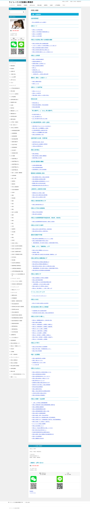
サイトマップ (13, 85)
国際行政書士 (13, 119)
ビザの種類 (13, 155)
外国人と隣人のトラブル (37, 360)
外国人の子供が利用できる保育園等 (39, 346)
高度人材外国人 (35, 153)
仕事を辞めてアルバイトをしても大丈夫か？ (41, 126)
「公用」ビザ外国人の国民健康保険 (39, 402)
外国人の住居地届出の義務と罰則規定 (40, 47)
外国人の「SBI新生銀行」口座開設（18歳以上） (42, 324)
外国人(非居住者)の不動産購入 (38, 395)
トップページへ (33, 492)
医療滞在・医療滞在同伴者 (17, 300)
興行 (13, 223)
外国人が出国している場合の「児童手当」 (41, 421)
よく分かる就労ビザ (14, 337)
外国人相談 (39, 5)
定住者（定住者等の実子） (17, 248)
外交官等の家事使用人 (16, 262)
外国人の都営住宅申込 (37, 388)
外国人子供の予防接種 (37, 350)
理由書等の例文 (14, 102)
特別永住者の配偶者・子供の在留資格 (40, 104)
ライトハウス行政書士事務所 (21, 2)
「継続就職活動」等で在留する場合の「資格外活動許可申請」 (45, 242)
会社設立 (12, 348)
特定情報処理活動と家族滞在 (17, 317)
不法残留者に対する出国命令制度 (39, 310)
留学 (13, 234)
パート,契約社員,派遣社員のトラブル (18, 374)
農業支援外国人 (15, 329)
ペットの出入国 (35, 364)
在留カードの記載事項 (37, 33)
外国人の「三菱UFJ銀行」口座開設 (39, 330)
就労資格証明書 (15, 138)
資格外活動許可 (15, 141)
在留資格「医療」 (36, 252)
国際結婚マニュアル (14, 110)
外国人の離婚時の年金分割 (38, 438)
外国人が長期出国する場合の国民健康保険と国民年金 (43, 404)
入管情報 (12, 351)
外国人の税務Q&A (14, 360)
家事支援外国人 (15, 326)
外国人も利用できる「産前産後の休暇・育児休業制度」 (44, 417)
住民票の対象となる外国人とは (38, 63)
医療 (13, 214)
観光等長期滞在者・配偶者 (17, 320)
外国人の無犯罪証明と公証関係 (38, 358)
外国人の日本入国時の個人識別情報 (39, 194)
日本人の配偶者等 (15, 186)
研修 (13, 237)
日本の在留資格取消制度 (37, 167)
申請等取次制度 (14, 116)
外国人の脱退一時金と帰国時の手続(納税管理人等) (43, 434)
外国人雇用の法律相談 (15, 365)
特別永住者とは (35, 102)
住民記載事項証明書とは (37, 71)
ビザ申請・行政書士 (14, 122)
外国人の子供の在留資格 (37, 211)
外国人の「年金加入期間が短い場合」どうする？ (42, 427)
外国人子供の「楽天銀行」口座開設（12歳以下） (42, 337)
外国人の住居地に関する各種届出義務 (40, 43)
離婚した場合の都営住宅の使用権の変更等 (41, 391)
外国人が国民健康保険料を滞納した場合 (40, 411)
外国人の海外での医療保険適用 (38, 413)
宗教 (13, 206)
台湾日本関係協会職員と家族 (17, 271)
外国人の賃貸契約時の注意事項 (38, 374)
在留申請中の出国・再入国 (38, 141)
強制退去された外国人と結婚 (38, 192)
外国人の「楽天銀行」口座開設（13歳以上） (41, 335)
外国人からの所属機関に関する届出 (39, 132)
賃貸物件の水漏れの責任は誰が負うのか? (41, 382)
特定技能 (13, 198)
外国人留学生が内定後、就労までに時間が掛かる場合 (43, 266)
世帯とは (34, 67)
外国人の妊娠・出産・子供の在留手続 (40, 415)
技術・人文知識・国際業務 (17, 172)
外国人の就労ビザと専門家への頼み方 (40, 286)
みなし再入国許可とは (37, 116)
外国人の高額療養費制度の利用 (38, 408)
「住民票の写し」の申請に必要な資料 (40, 74)
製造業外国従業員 (15, 323)
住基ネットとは (35, 83)
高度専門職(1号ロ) (15, 164)
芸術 (13, 203)
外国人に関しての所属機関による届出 (40, 128)
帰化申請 (12, 107)
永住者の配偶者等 (15, 189)
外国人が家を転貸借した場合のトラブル (40, 378)
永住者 (13, 192)
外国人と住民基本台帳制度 (38, 59)
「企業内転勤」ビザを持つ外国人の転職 (40, 284)
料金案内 (25, 5)
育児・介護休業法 (14, 354)
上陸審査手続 (13, 334)
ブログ (64, 5)
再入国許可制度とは (36, 114)
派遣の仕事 (13, 371)
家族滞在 (13, 183)
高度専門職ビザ (15, 158)
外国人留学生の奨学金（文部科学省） (40, 231)
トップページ (12, 5)
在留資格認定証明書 (16, 130)
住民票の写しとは (36, 69)
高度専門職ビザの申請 (37, 157)
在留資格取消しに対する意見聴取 (39, 169)
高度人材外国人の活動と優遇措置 (39, 155)
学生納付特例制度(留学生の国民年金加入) (41, 432)
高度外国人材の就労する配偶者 (18, 306)
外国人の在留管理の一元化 (38, 134)
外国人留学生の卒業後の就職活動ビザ (40, 264)
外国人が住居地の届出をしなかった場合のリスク (42, 51)
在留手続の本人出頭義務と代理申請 (39, 144)
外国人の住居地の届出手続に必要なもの (40, 49)
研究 (13, 217)
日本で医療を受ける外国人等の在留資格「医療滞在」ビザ (44, 254)
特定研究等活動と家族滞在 (17, 315)
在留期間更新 (14, 133)
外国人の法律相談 (14, 362)
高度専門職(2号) (15, 169)
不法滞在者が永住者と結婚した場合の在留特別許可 (43, 312)
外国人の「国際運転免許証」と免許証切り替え (42, 320)
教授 (13, 200)
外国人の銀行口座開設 (37, 322)
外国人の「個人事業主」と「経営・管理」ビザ (42, 288)
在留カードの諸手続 (36, 93)
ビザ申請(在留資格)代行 (15, 88)
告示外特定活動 (15, 331)
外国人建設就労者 (15, 303)
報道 (13, 209)
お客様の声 (13, 71)
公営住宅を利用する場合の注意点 (39, 393)
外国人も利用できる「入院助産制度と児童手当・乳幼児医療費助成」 (47, 419)
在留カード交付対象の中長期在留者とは (40, 31)
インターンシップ (15, 286)
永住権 (51, 5)
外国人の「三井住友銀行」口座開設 (39, 339)
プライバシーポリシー (15, 357)
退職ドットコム (14, 376)
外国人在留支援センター (15, 343)
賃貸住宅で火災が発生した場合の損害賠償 (41, 384)
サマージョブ (14, 292)
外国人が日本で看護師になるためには (40, 250)
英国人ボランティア (16, 289)
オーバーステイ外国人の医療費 (38, 423)
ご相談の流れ (13, 74)
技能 (13, 195)
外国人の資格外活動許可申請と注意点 (40, 240)
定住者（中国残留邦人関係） (17, 254)
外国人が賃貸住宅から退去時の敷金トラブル (41, 372)
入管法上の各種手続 (14, 127)
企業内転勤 (14, 175)
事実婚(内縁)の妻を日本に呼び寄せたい (40, 185)
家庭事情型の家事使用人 (16, 265)
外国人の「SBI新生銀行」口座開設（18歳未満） (42, 326)
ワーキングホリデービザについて (39, 295)
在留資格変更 (14, 136)
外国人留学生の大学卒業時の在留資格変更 (41, 270)
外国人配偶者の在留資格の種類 (38, 179)
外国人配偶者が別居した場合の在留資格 (40, 177)
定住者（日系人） (15, 243)
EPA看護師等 (14, 298)
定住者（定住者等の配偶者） (17, 245)
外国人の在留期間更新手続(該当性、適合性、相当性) (43, 221)
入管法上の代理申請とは (37, 146)
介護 (13, 226)
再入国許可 (14, 150)
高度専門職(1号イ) (15, 161)
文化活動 (13, 231)
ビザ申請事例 (57, 5)
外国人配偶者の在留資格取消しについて (40, 181)
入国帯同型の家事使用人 (16, 268)
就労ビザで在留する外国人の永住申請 (40, 303)
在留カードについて (36, 91)
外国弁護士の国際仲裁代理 (17, 284)
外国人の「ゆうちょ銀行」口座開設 (39, 328)
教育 (13, 220)
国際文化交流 (14, 295)
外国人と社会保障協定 (37, 436)
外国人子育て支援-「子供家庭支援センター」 (41, 348)
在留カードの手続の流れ (37, 29)
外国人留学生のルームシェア (38, 380)
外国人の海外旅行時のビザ (38, 204)
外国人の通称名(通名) (36, 81)
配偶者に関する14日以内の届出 (39, 183)
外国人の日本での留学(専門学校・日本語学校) (42, 229)
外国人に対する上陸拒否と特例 (38, 197)
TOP (16, 502)
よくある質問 (13, 76)
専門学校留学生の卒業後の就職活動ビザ (40, 261)
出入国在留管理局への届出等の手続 (39, 130)
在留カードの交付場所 (37, 35)
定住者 (13, 240)
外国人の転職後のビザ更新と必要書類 (40, 277)
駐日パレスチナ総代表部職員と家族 (18, 275)
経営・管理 (14, 178)
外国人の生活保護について (38, 425)
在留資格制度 (13, 340)
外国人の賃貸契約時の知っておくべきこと (41, 376)
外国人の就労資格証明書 (37, 279)
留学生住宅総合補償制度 (37, 386)
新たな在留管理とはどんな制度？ (39, 22)
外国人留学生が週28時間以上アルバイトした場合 (42, 238)
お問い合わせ (32, 5)
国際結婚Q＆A (13, 113)
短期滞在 (45, 5)
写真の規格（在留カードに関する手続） (40, 95)
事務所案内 (19, 5)
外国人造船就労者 (15, 312)
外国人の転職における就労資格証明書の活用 (41, 281)
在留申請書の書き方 (14, 99)
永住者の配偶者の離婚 (37, 165)
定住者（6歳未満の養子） (17, 251)
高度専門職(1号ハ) (15, 167)
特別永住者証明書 (36, 106)
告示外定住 (14, 257)
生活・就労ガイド (14, 124)
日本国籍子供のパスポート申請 (38, 362)
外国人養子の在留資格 (37, 214)
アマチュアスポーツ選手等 (17, 281)
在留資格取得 (14, 147)
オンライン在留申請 (14, 93)
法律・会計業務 (15, 212)
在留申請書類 (13, 368)
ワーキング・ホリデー (16, 278)
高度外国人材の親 (15, 309)
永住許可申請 (14, 144)
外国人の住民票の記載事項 (38, 65)
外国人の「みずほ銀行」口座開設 (39, 332)
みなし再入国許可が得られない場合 (39, 118)
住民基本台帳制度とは (37, 61)
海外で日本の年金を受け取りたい (39, 430)
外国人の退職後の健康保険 (38, 406)
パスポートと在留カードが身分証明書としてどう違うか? (44, 45)
